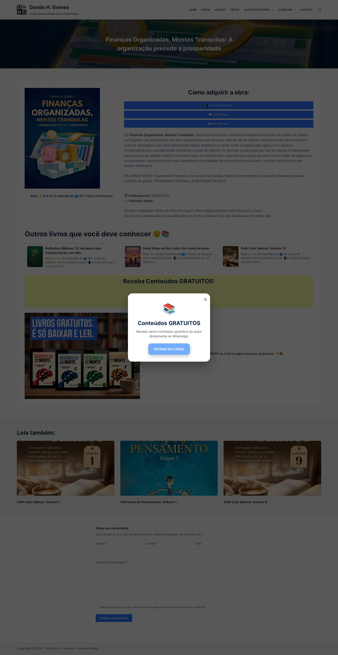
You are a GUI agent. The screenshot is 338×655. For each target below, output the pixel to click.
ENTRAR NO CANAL (169, 349)
